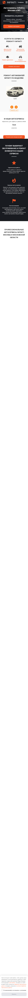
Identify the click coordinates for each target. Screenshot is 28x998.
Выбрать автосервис (14, 26)
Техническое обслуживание (20, 50)
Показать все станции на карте (14, 137)
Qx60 (15, 99)
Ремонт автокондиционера (20, 60)
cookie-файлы (12, 982)
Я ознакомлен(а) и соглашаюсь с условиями (14, 990)
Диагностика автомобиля (7, 50)
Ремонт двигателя (7, 60)
